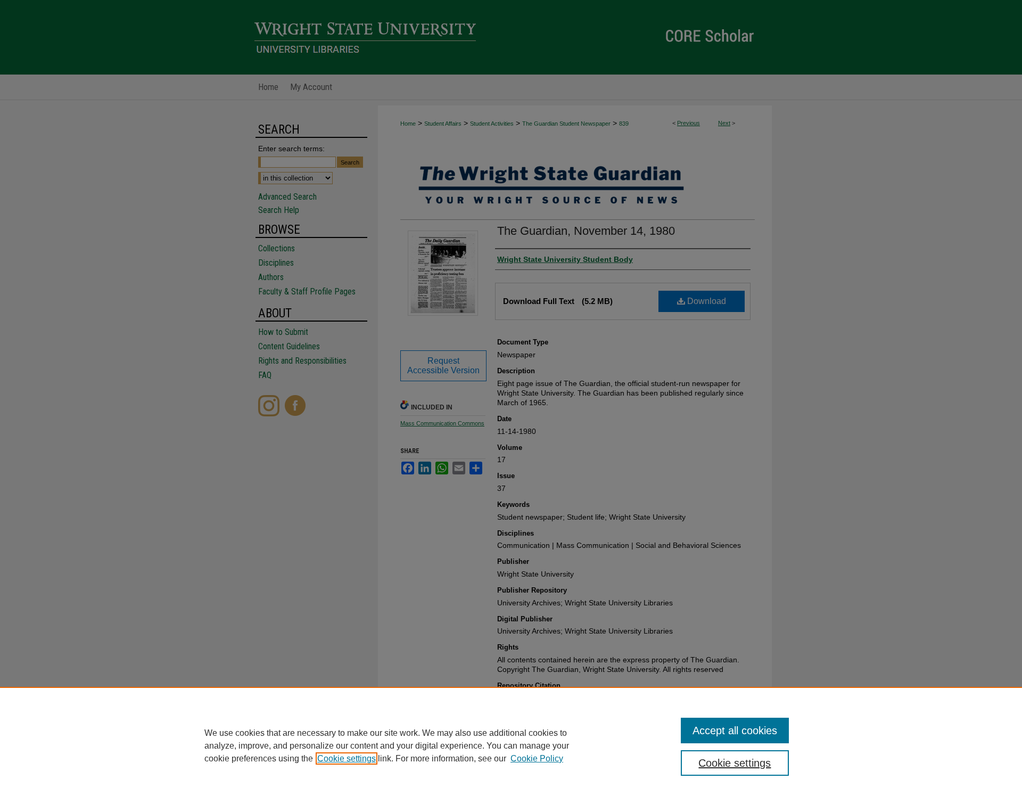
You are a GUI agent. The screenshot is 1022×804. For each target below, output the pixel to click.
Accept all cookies (735, 730)
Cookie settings (346, 758)
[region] (511, 745)
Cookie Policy (536, 758)
